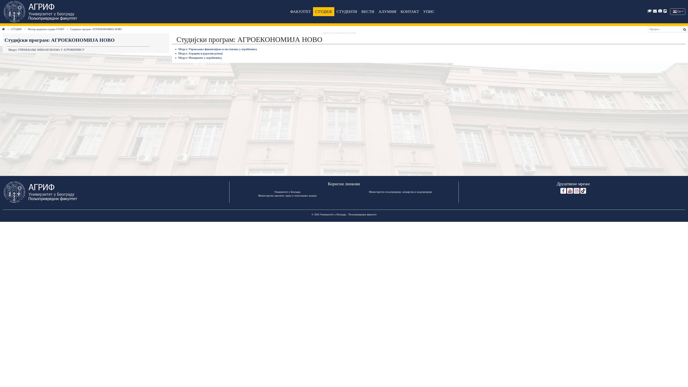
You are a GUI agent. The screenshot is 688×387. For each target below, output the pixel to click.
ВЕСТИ (367, 11)
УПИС (428, 11)
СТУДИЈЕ (323, 11)
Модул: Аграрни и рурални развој (200, 53)
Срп (679, 11)
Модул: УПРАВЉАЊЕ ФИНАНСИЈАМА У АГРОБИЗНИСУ (46, 49)
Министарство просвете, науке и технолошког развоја (287, 195)
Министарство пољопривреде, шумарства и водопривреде (400, 192)
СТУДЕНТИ (346, 11)
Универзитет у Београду (287, 192)
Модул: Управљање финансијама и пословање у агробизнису (217, 49)
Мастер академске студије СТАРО (46, 29)
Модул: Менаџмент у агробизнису (200, 57)
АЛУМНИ (387, 11)
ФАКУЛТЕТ (300, 11)
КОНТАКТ (410, 11)
